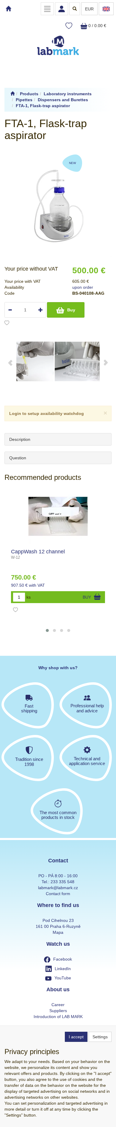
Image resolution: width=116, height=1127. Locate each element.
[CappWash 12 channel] (58, 516)
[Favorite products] (68, 26)
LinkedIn (63, 968)
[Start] (12, 93)
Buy (71, 309)
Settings (100, 1036)
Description (19, 439)
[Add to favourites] (6, 323)
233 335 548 (62, 881)
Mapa (58, 932)
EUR (89, 9)
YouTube (62, 977)
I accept (76, 1036)
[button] (47, 630)
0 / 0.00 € (96, 25)
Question (17, 457)
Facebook (62, 959)
